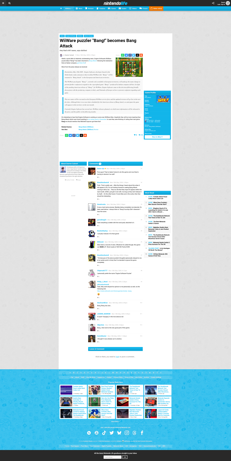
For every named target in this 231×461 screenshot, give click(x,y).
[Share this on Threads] (137, 55)
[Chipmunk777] (91, 276)
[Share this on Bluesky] (126, 55)
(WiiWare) (86, 127)
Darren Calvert (69, 55)
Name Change (89, 36)
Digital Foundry (106, 446)
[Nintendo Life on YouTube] (96, 433)
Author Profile (70, 180)
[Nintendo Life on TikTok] (104, 433)
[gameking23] (91, 225)
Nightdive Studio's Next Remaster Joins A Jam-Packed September (158, 229)
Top (72, 377)
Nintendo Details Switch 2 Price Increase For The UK (159, 243)
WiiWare (80, 36)
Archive (146, 377)
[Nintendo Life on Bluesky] (119, 433)
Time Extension (95, 446)
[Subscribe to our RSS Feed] (89, 433)
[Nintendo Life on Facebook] (142, 433)
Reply (79, 180)
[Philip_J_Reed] (91, 287)
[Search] (9, 3)
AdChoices (127, 441)
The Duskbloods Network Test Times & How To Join (159, 217)
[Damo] (91, 174)
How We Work (90, 377)
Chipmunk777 (102, 270)
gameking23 (101, 220)
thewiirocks (101, 204)
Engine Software (70, 36)
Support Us (101, 377)
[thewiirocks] (91, 210)
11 (141, 313)
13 (142, 135)
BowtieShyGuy (102, 231)
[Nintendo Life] (116, 3)
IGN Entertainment (104, 441)
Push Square (75, 446)
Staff (82, 377)
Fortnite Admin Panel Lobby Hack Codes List (157, 197)
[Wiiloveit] (91, 247)
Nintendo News (118, 446)
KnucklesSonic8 (103, 182)
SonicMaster (101, 336)
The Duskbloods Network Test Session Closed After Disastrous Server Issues (159, 236)
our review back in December (97, 119)
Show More (115, 421)
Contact (109, 377)
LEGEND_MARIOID (104, 314)
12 (141, 325)
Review (88, 129)
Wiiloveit (100, 242)
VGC (140, 446)
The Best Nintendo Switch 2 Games (156, 222)
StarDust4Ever (102, 303)
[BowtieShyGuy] (91, 236)
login (117, 357)
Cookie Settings (156, 377)
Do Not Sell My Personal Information (141, 441)
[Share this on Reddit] (141, 55)
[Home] (61, 8)
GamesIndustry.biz (150, 446)
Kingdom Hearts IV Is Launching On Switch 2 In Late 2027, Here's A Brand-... (158, 210)
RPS (164, 446)
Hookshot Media (88, 441)
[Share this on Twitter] (133, 55)
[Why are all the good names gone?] (129, 67)
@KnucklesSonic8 (103, 284)
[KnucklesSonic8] (91, 188)
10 (141, 302)
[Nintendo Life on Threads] (134, 433)
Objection (100, 325)
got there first (81, 63)
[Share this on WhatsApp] (122, 55)
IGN (126, 446)
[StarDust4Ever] (91, 308)
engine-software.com (150, 130)
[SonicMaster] (91, 341)
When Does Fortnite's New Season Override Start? (157, 203)
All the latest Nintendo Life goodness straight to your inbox (115, 453)
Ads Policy (138, 377)
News (62, 36)
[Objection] (91, 330)
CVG (159, 446)
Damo (99, 168)
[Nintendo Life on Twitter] (111, 433)
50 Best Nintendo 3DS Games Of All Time (157, 255)
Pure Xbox (84, 446)
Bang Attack (93, 61)
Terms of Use (129, 377)
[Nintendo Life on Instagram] (127, 433)
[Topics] (3, 3)
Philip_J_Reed (102, 282)
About (77, 377)
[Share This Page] (213, 3)
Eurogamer (133, 446)
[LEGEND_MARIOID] (91, 319)
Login (218, 4)
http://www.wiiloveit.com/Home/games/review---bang (114, 291)
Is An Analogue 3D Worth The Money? (159, 249)
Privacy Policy (118, 377)
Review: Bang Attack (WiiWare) (153, 126)
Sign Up (223, 4)
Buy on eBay (156, 137)
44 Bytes (119, 441)
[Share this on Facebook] (130, 55)
